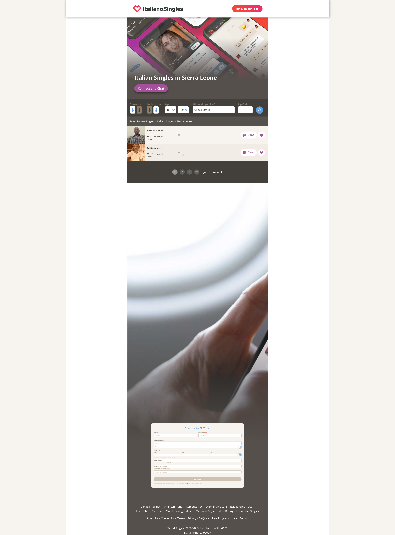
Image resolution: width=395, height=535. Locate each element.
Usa (250, 506)
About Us (152, 518)
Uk (201, 506)
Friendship (142, 511)
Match (189, 511)
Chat (180, 506)
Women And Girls (216, 506)
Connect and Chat (151, 88)
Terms (181, 518)
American (169, 506)
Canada (145, 506)
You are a (135, 104)
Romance (191, 506)
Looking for (154, 104)
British (157, 506)
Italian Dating (240, 518)
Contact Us (167, 518)
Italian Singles (165, 121)
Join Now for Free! (247, 9)
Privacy (192, 518)
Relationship (237, 506)
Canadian (157, 511)
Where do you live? (204, 104)
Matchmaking (174, 511)
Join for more (212, 172)
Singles (254, 511)
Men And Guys (205, 511)
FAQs (202, 518)
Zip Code (243, 104)
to (179, 104)
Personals (242, 511)
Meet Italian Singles (142, 121)
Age (167, 104)
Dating (229, 511)
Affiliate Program (218, 518)
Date (219, 511)
